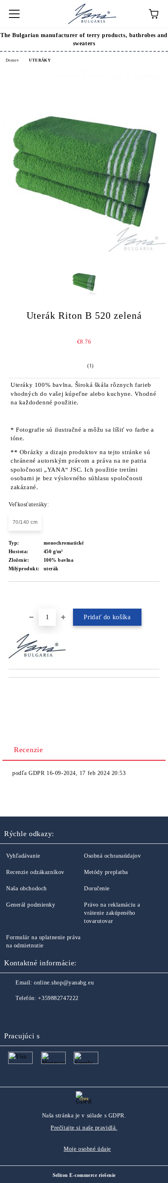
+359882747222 (58, 998)
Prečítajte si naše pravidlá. (84, 1128)
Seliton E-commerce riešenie (84, 1175)
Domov (12, 60)
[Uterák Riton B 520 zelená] (84, 250)
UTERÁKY (40, 60)
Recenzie (28, 750)
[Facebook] (14, 1014)
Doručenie (97, 888)
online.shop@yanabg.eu (64, 983)
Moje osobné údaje (87, 1149)
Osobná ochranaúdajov (112, 856)
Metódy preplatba (106, 872)
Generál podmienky (30, 905)
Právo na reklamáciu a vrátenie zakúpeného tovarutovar (112, 913)
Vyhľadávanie (23, 856)
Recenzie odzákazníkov (35, 872)
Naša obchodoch (26, 888)
